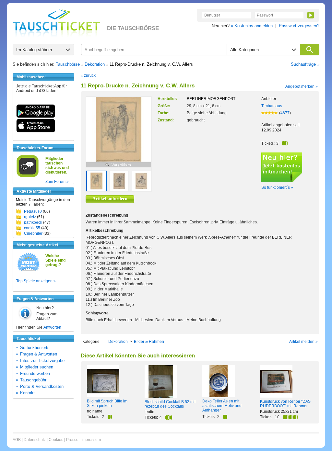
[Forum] (27, 176)
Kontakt (27, 392)
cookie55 (32, 228)
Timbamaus (271, 106)
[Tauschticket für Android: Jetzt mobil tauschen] (35, 116)
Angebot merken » (301, 86)
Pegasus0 (33, 211)
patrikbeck (33, 222)
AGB (17, 439)
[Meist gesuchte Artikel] (28, 271)
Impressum (91, 439)
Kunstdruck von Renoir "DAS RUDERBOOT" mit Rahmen (285, 403)
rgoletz (30, 217)
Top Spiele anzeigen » (36, 281)
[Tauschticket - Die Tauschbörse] (56, 23)
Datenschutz (35, 439)
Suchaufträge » (305, 64)
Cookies (56, 439)
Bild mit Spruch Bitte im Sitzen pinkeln (107, 403)
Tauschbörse (68, 64)
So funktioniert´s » (277, 187)
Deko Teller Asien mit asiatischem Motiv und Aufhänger (222, 405)
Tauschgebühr (33, 380)
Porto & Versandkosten (42, 386)
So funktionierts (35, 347)
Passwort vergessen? (299, 25)
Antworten (52, 327)
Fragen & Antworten (38, 354)
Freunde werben (35, 373)
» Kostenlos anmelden (252, 25)
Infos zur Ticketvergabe (42, 360)
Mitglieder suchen (36, 367)
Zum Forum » (57, 181)
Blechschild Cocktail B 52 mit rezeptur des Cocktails (170, 404)
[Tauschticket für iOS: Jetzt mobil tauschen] (35, 131)
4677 (285, 113)
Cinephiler (33, 233)
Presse (72, 439)
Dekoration (95, 64)
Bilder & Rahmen (149, 341)
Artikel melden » (303, 341)
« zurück (88, 75)
